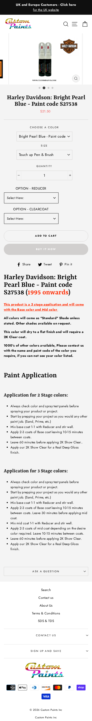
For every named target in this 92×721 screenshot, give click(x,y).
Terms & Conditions (46, 613)
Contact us (46, 597)
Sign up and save (46, 651)
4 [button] (53, 88)
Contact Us (46, 635)
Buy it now (46, 249)
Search (46, 590)
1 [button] (40, 88)
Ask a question (45, 571)
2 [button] (44, 88)
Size (44, 145)
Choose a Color (44, 127)
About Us (46, 605)
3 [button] (49, 88)
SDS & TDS (46, 621)
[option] (46, 7)
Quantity (44, 166)
